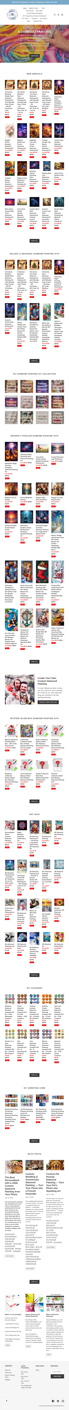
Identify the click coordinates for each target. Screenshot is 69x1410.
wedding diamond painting (33, 1259)
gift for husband (30, 1247)
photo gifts (18, 1248)
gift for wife (39, 1247)
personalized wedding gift (33, 1251)
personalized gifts (10, 1246)
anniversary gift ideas (32, 1230)
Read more (9, 1256)
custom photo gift (31, 1232)
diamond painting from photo (34, 1237)
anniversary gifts (10, 1234)
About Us (7, 1370)
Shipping (7, 1379)
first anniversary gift (31, 1242)
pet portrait (49, 1242)
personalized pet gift (52, 1235)
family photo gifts (10, 1239)
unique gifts (8, 1251)
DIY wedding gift (30, 1239)
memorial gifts (17, 1243)
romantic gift (29, 1254)
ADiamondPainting (47, 1405)
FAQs (37, 1370)
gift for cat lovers (51, 1232)
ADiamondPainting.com (58, 1405)
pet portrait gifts (9, 1248)
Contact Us (8, 1372)
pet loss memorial (51, 1237)
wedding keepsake (31, 1261)
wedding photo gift (31, 1263)
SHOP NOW (34, 56)
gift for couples (30, 1244)
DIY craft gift (49, 1230)
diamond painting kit (11, 1236)
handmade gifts (9, 1241)
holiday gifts (8, 1243)
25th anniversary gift (31, 1225)
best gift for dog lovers (52, 1220)
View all (34, 240)
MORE (8, 1345)
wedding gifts (16, 1251)
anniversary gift (30, 1227)
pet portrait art (58, 1242)
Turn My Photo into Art (48, 702)
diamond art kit (30, 1235)
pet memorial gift (51, 1239)
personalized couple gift (32, 1249)
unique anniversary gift (32, 1256)
